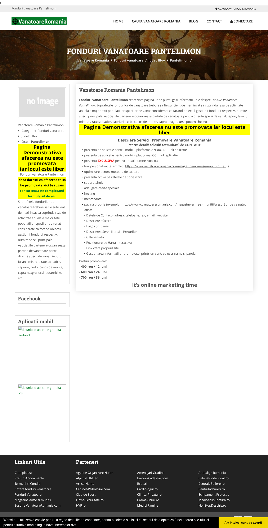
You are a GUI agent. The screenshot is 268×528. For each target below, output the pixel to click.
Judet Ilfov (156, 60)
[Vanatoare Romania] (39, 20)
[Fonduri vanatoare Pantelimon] (42, 102)
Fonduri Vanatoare (28, 494)
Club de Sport (85, 494)
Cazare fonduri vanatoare (33, 489)
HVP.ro (81, 505)
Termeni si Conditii (28, 483)
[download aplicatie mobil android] (42, 352)
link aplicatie (178, 150)
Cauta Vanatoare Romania (156, 21)
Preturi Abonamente (29, 478)
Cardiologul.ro (147, 489)
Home (118, 21)
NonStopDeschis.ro (212, 505)
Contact (214, 21)
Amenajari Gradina (150, 472)
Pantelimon (179, 60)
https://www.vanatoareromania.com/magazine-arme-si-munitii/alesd (173, 204)
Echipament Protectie (213, 494)
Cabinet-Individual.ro (213, 478)
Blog (193, 21)
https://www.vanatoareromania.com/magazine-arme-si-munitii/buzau (175, 166)
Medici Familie (147, 505)
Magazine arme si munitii (33, 500)
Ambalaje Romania (212, 472)
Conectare (243, 21)
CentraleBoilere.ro (211, 483)
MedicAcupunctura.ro (214, 500)
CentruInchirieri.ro (211, 489)
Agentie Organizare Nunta (94, 472)
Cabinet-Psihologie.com (93, 489)
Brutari (142, 483)
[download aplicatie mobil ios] (42, 410)
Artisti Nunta (85, 483)
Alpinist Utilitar (87, 478)
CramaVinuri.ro (148, 500)
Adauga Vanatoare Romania (236, 8)
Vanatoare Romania (93, 60)
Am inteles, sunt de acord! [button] (243, 522)
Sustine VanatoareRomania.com (38, 505)
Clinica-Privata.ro (149, 494)
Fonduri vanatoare (128, 60)
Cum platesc (23, 472)
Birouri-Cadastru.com (152, 478)
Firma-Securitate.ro (90, 500)
